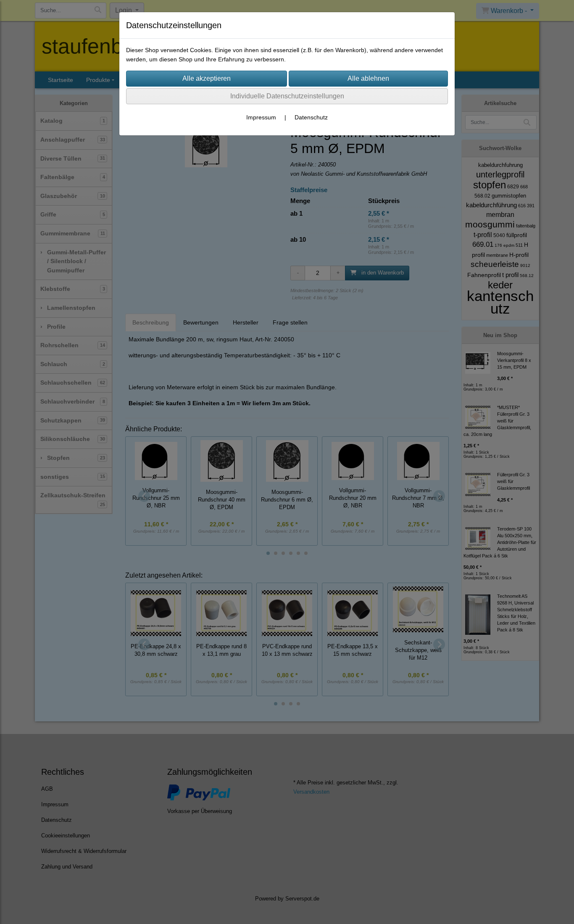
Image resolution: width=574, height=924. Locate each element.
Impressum (261, 117)
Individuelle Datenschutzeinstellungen (287, 96)
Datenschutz (311, 117)
